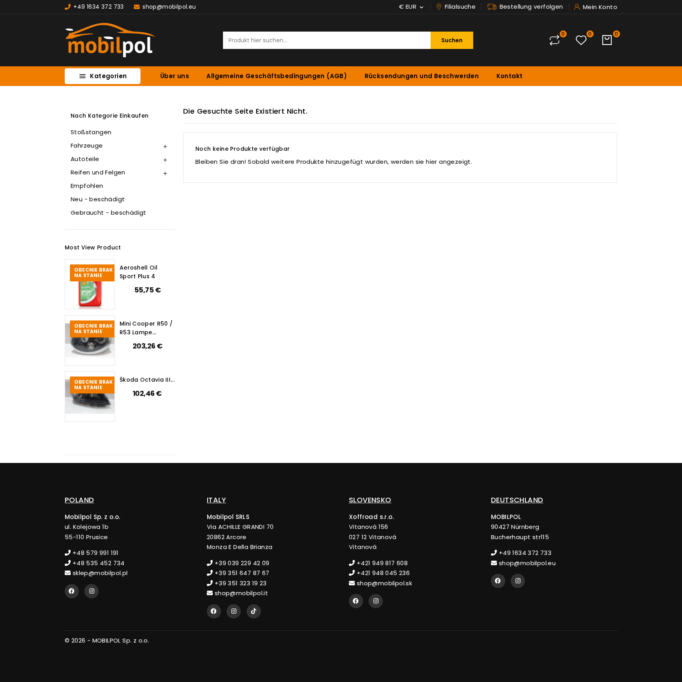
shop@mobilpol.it (240, 593)
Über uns (174, 76)
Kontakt (510, 76)
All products (91, 436)
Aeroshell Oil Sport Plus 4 (138, 272)
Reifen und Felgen (98, 172)
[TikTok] (254, 611)
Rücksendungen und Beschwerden (422, 76)
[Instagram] (91, 591)
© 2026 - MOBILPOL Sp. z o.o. (107, 640)
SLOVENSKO (370, 500)
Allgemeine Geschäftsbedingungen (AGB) (276, 76)
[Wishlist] (581, 40)
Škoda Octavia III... (147, 380)
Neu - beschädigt (98, 199)
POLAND (79, 500)
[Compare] (554, 40)
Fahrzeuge (87, 145)
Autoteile (85, 159)
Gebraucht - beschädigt (108, 212)
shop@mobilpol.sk (383, 583)
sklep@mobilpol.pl (99, 573)
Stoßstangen (91, 132)
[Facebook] (72, 591)
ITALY (216, 500)
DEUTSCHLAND (517, 500)
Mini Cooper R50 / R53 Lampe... (146, 328)
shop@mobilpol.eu (526, 563)
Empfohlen (87, 186)
